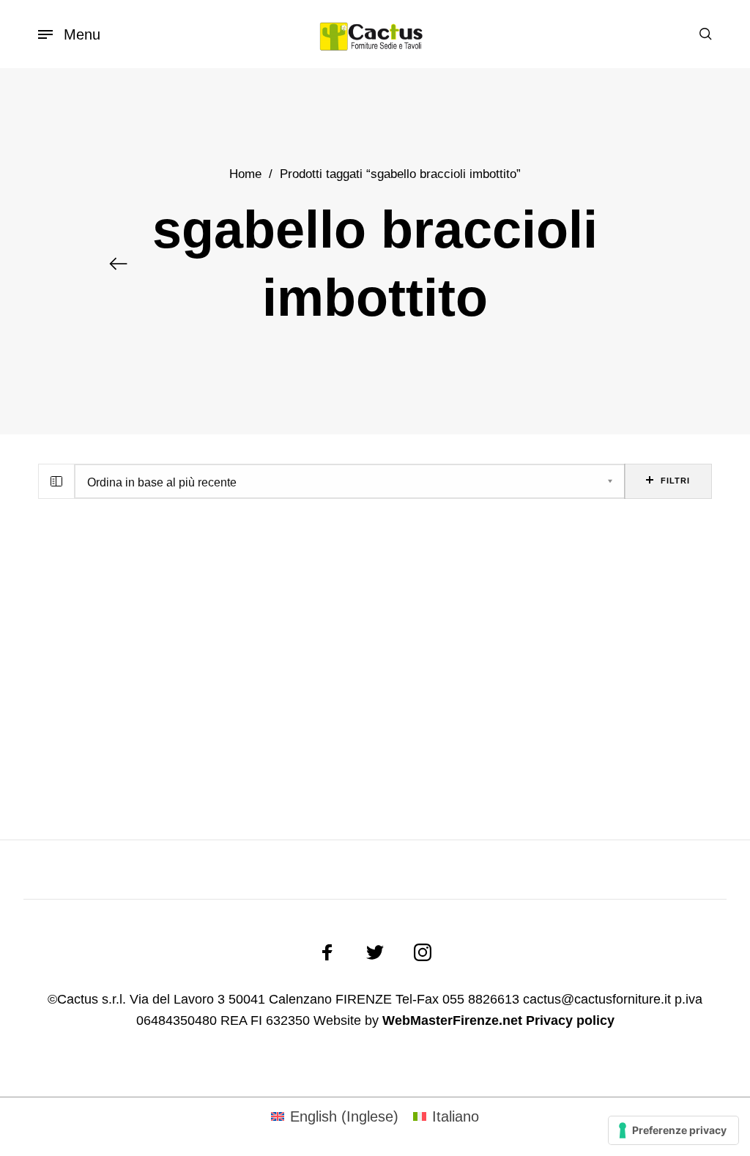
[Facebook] (327, 952)
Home (245, 174)
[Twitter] (375, 952)
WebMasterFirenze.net (452, 1020)
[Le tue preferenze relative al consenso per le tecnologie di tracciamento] (673, 1130)
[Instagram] (422, 952)
